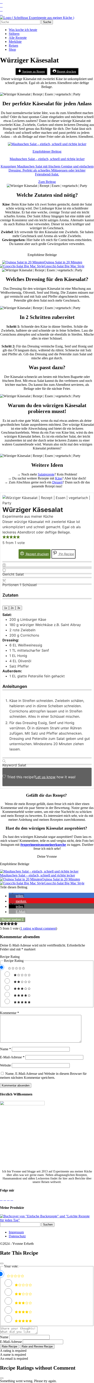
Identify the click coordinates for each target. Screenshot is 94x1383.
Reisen (13, 45)
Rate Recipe (9, 1346)
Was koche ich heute (23, 30)
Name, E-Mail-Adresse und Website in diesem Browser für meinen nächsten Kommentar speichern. (43, 1075)
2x (12, 608)
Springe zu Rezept (33, 71)
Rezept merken (12, 919)
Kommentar (9, 1013)
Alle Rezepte (18, 37)
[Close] (1, 1263)
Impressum (16, 1232)
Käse (58, 478)
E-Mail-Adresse (12, 1057)
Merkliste (15, 41)
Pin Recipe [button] (66, 554)
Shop (12, 49)
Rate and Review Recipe (37, 1346)
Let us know (45, 777)
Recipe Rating (10, 957)
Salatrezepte (46, 474)
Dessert (57, 482)
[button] (4, 537)
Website (5, 1065)
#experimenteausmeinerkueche (43, 844)
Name (5, 1049)
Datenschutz (17, 1236)
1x (5, 608)
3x (18, 608)
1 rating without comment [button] (38, 928)
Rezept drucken (66, 71)
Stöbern (14, 34)
